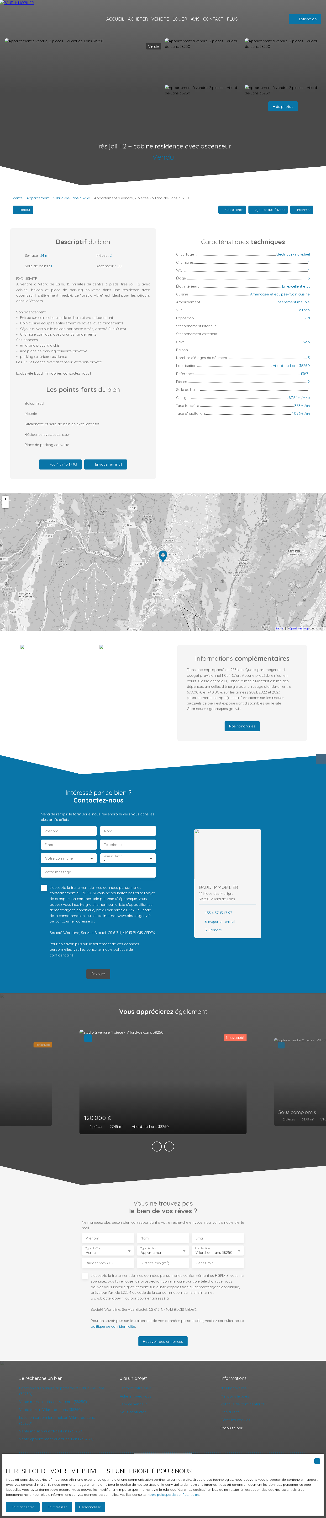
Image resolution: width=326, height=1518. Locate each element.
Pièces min (204, 1263)
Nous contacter (133, 1411)
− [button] (5, 505)
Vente (18, 198)
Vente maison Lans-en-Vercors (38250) (53, 1401)
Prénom (51, 831)
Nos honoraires (234, 1388)
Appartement (37, 198)
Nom (108, 831)
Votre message (58, 872)
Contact (213, 19)
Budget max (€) (99, 1263)
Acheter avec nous (135, 1396)
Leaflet (280, 628)
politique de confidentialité (113, 1326)
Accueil (115, 19)
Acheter (138, 19)
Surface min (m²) (155, 1263)
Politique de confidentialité (243, 1404)
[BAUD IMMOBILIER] (38, 19)
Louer (180, 19)
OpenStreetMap (299, 628)
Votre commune (59, 858)
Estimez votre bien (135, 1388)
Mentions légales (235, 1396)
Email (49, 844)
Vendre (160, 19)
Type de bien (148, 1248)
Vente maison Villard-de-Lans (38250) (51, 1431)
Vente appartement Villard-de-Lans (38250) (56, 1438)
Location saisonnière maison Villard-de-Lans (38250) (57, 1420)
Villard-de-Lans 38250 (71, 198)
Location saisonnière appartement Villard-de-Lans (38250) (62, 1391)
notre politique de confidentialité (173, 1494)
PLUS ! (233, 19)
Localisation (202, 1248)
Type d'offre (92, 1248)
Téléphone (113, 844)
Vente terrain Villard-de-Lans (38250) (50, 1409)
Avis (195, 19)
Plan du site (230, 1411)
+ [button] (5, 498)
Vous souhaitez (113, 856)
